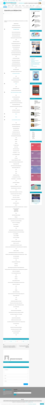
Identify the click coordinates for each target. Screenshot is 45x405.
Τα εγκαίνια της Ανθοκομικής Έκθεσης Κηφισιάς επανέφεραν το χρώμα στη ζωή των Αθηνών (37, 114)
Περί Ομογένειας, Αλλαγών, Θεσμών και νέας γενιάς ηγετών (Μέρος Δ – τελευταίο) (37, 20)
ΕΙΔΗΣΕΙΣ (5, 11)
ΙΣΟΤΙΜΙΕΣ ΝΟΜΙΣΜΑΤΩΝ (34, 66)
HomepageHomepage (16, 29)
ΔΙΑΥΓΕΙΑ (32, 65)
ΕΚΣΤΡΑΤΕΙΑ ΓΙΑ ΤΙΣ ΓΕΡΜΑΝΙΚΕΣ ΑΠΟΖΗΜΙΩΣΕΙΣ (35, 61)
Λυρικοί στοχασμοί (37, 11)
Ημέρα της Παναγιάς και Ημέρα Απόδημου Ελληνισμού (37, 16)
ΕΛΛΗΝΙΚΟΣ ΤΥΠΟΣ (33, 58)
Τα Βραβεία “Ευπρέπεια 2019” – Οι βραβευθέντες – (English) (37, 124)
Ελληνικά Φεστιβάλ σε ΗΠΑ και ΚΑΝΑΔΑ (35, 62)
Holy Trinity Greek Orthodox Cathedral (16, 92)
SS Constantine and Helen (16, 73)
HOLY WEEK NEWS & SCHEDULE (16, 119)
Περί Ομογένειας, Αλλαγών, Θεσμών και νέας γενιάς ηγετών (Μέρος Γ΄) (37, 25)
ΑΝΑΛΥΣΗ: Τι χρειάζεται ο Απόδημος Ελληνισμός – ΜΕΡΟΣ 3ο (37, 120)
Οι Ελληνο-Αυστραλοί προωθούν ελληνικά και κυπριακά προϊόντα (9, 346)
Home (16, 83)
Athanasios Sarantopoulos (10, 11)
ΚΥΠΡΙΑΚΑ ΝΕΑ (32, 59)
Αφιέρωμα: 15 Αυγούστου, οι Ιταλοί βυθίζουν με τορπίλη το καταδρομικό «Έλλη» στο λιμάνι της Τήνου (37, 108)
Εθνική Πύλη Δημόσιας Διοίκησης (35, 64)
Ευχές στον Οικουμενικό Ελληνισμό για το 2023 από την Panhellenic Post (37, 102)
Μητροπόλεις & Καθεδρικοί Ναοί (35, 63)
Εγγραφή (15, 394)
